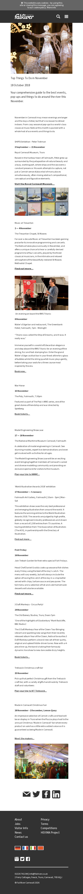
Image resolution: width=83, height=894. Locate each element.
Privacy (45, 819)
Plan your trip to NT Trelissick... (31, 690)
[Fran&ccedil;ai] (25, 847)
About (18, 819)
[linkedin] (56, 794)
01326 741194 (21, 873)
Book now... (20, 371)
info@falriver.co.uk (38, 873)
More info (51, 7)
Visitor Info (21, 828)
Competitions (49, 828)
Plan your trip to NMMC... (27, 474)
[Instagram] (17, 859)
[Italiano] (33, 847)
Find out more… (23, 539)
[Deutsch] (18, 847)
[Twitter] (22, 859)
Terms (44, 824)
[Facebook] (28, 859)
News (18, 832)
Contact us (21, 837)
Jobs (17, 824)
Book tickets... (22, 414)
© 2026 (27, 882)
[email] (26, 794)
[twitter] (36, 794)
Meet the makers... (24, 738)
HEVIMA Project (50, 832)
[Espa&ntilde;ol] (41, 847)
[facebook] (46, 794)
